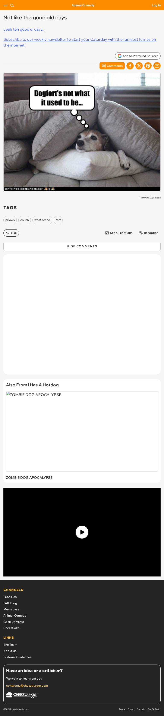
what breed (42, 220)
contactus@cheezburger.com (27, 685)
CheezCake (11, 628)
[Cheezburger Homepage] (82, 695)
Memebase (11, 609)
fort (58, 220)
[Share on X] (139, 65)
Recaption (151, 233)
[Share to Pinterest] (148, 65)
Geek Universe (13, 622)
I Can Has (10, 597)
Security (141, 709)
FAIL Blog (10, 603)
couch (24, 220)
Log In (156, 5)
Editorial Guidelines (17, 657)
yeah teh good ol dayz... (24, 29)
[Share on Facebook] (130, 65)
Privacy (131, 709)
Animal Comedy (83, 5)
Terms (122, 709)
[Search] (12, 5)
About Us (9, 651)
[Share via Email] (157, 65)
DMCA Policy (154, 709)
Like (14, 233)
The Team (10, 645)
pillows (10, 220)
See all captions (121, 233)
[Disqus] (82, 316)
